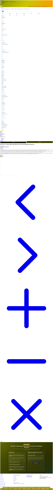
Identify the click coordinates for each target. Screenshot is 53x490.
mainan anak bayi (3, 127)
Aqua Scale (38, 13)
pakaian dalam (2, 49)
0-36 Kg (2, 69)
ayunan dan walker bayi (4, 124)
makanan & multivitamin (4, 96)
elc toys (2, 129)
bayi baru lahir (2, 63)
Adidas (10, 13)
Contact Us (46, 6)
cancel (4, 136)
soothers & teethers (3, 87)
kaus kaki (2, 33)
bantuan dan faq (14, 478)
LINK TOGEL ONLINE (2, 484)
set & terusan (2, 25)
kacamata (2, 20)
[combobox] (3, 133)
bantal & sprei (3, 78)
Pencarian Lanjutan (2, 134)
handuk (2, 122)
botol (2, 84)
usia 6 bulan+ (2, 64)
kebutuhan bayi (3, 23)
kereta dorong (3, 62)
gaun (1, 55)
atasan (2, 45)
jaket (1, 48)
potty (2, 119)
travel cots (2, 72)
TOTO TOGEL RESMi (2, 487)
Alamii (24, 13)
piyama (2, 26)
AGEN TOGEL (1, 478)
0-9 (43, 11)
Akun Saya (1, 131)
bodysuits (2, 27)
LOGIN (32, 6)
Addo (2, 13)
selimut (2, 77)
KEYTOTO (1, 476)
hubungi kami (14, 476)
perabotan (2, 81)
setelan (2, 47)
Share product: (1, 156)
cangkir (2, 91)
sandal (2, 32)
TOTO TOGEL (1, 481)
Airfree (17, 13)
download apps (6, 1)
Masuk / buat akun (3, 138)
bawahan (2, 46)
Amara (31, 13)
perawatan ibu (3, 112)
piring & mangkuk (3, 92)
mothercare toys (2, 128)
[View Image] (0, 441)
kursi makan (2, 102)
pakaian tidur (2, 24)
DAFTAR (39, 6)
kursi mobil (2, 67)
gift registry (14, 1)
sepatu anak (2, 31)
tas (1, 19)
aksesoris (2, 41)
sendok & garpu (2, 93)
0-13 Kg (2, 68)
